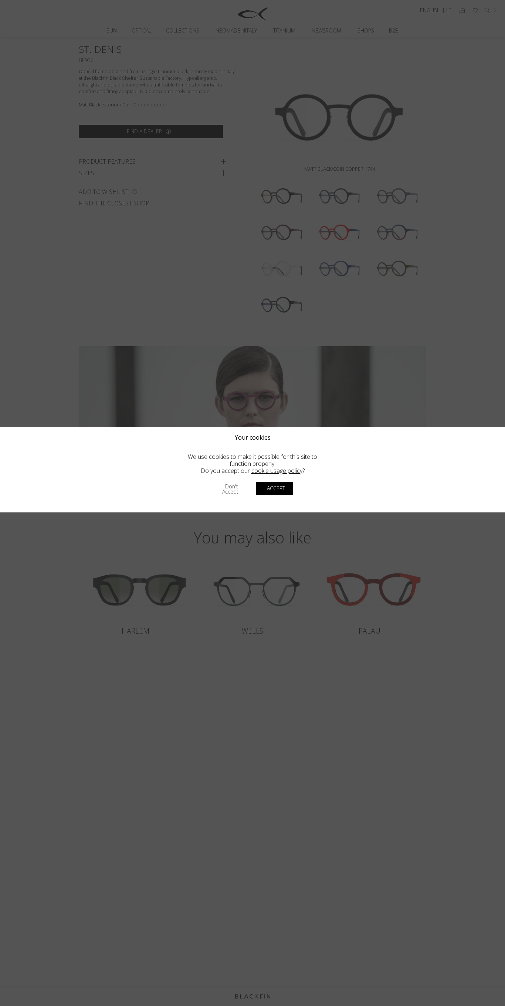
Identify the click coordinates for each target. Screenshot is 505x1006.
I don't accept (230, 489)
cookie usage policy (276, 471)
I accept (274, 488)
